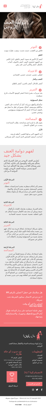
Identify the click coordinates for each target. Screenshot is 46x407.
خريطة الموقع (13, 386)
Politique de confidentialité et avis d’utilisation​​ (23, 401)
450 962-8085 (35, 306)
